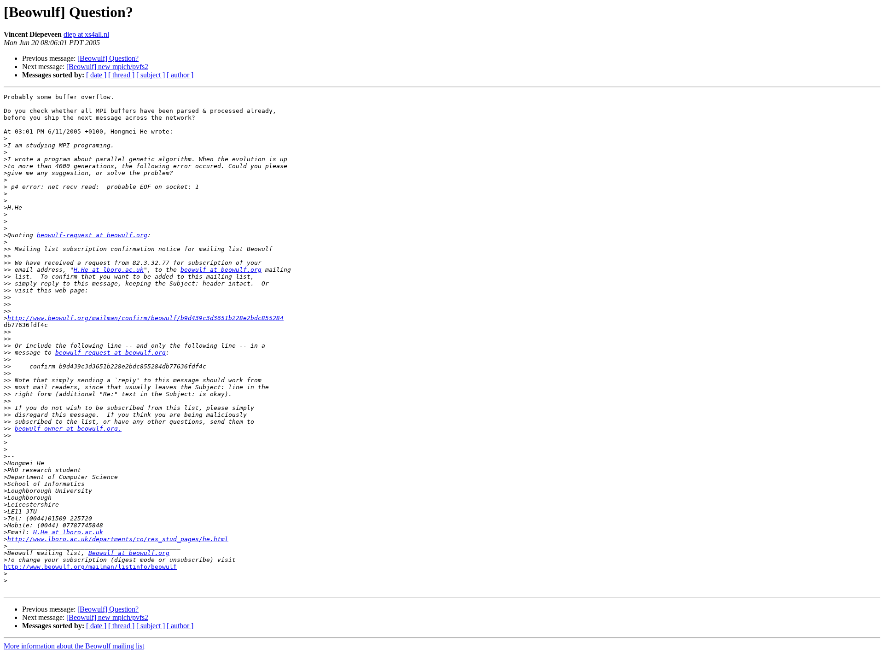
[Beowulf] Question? (108, 58)
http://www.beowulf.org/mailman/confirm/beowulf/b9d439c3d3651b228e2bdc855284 (145, 318)
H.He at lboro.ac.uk (109, 269)
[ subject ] (150, 75)
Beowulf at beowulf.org (128, 552)
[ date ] (96, 75)
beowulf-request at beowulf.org (92, 235)
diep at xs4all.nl (86, 34)
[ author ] (180, 75)
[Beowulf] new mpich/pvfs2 (107, 66)
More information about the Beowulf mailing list (74, 646)
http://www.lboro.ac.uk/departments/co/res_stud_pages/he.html (117, 539)
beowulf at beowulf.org (221, 269)
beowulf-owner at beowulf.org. (68, 428)
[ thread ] (121, 75)
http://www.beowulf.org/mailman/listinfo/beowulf (90, 566)
